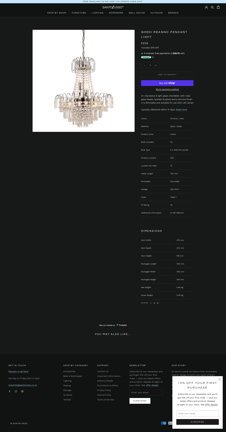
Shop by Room (56, 13)
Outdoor (157, 13)
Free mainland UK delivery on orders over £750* (113, 1)
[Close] (219, 379)
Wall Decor (137, 13)
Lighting (98, 13)
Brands (173, 13)
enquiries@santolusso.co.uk (23, 385)
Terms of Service (105, 399)
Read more (181, 109)
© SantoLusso (18, 423)
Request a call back (18, 371)
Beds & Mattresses (72, 376)
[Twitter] (154, 303)
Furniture (79, 13)
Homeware (116, 13)
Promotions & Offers (107, 385)
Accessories (69, 371)
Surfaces (67, 395)
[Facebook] (151, 303)
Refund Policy (104, 395)
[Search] (212, 7)
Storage (67, 390)
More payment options (167, 89)
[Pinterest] (158, 303)
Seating (67, 385)
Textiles (67, 399)
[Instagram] (16, 391)
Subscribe (197, 422)
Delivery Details (105, 381)
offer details (211, 404)
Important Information (108, 376)
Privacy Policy (104, 390)
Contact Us (103, 371)
